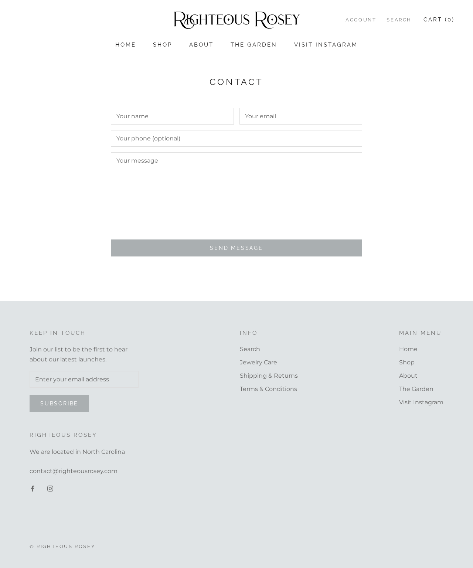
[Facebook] (32, 488)
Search (399, 20)
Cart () (439, 19)
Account (361, 20)
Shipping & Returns (269, 375)
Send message (236, 248)
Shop (162, 44)
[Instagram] (50, 488)
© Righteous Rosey (62, 546)
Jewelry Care (258, 362)
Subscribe (59, 404)
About (201, 44)
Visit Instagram (326, 44)
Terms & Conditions (268, 388)
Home (125, 44)
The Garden (254, 44)
